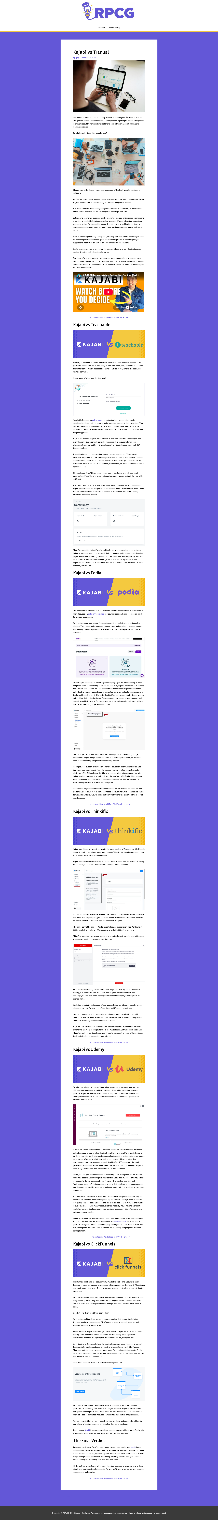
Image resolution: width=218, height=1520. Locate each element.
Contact (101, 27)
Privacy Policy (114, 27)
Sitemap (77, 1513)
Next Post (152, 1496)
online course (97, 420)
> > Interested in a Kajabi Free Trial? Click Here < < (109, 317)
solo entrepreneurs (96, 614)
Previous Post (68, 1496)
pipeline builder (120, 1221)
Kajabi (87, 1430)
